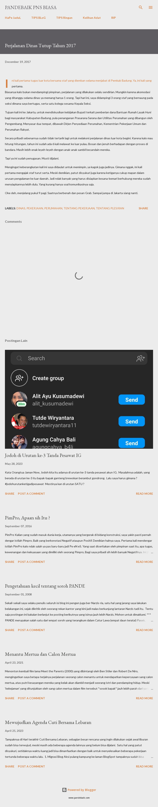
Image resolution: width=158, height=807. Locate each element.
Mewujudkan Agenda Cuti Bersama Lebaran (48, 722)
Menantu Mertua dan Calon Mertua (40, 654)
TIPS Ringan (64, 17)
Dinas (20, 208)
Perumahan (53, 208)
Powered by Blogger (81, 790)
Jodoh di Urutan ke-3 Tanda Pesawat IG (43, 455)
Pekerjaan (35, 208)
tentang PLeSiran (110, 208)
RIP (113, 17)
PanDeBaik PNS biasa (31, 7)
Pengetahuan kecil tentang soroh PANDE (45, 586)
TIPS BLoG (38, 17)
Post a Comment (31, 493)
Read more (144, 493)
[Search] (140, 7)
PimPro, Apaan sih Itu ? (27, 517)
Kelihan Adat (92, 17)
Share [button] (143, 208)
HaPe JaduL (13, 17)
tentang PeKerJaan (79, 208)
